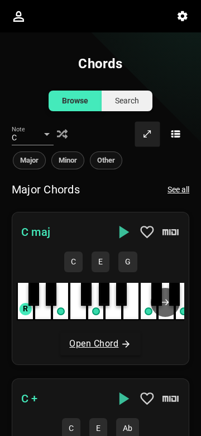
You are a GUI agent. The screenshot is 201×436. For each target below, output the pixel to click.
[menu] (18, 16)
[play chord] (122, 232)
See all (178, 189)
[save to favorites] (147, 231)
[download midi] (170, 231)
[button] (100, 288)
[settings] (182, 16)
